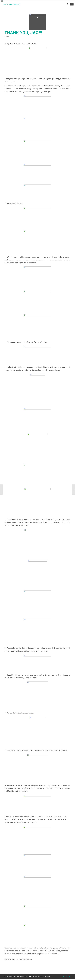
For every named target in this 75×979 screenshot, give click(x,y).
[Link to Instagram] (66, 976)
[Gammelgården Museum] (10, 4)
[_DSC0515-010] (37, 22)
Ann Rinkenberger (25, 959)
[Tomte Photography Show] (73, 489)
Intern (7, 37)
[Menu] (71, 4)
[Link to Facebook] (63, 976)
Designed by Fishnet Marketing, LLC (41, 976)
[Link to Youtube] (69, 976)
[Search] (67, 4)
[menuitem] (67, 4)
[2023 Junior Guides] (1, 489)
